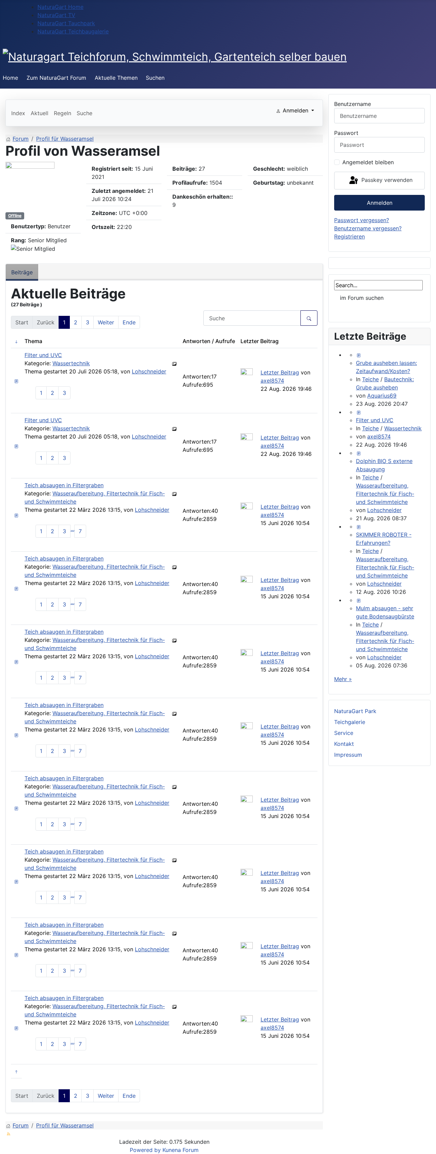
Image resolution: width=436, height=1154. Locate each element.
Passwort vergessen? (361, 220)
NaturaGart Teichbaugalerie (73, 31)
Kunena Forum (180, 1150)
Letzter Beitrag (280, 372)
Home (10, 77)
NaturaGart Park (355, 711)
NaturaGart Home (60, 6)
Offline (14, 215)
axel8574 (272, 380)
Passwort (346, 132)
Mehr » (343, 679)
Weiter (106, 322)
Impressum (348, 754)
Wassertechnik (71, 363)
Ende (129, 322)
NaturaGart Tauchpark (66, 23)
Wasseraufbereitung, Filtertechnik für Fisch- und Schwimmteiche (385, 493)
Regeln (62, 113)
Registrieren (349, 236)
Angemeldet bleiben (368, 162)
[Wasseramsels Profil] (29, 186)
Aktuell (39, 113)
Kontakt (344, 743)
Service (343, 732)
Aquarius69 (381, 395)
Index (18, 113)
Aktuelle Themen (116, 77)
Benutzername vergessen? (368, 228)
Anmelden (379, 202)
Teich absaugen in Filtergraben (64, 485)
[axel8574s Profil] (246, 373)
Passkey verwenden (386, 179)
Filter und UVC (43, 355)
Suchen (155, 77)
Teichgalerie (349, 722)
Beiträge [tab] (22, 272)
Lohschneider (149, 371)
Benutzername (352, 104)
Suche (84, 113)
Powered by (145, 1150)
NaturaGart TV (56, 15)
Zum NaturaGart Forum (56, 77)
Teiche (370, 379)
